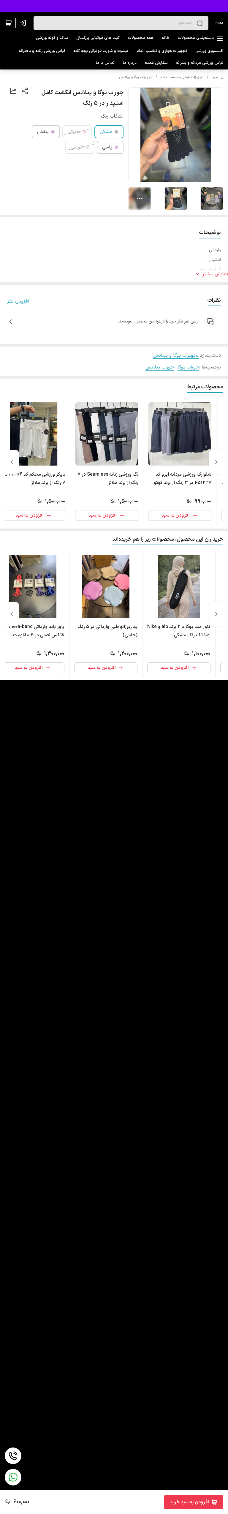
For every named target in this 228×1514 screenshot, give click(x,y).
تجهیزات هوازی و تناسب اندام (182, 77)
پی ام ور (217, 77)
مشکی (106, 131)
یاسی (107, 147)
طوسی (77, 147)
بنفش (43, 131)
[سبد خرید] (8, 22)
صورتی (74, 131)
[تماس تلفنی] (13, 1455)
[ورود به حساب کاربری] (24, 23)
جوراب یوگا (188, 367)
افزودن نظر (18, 301)
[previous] (216, 462)
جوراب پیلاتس (159, 367)
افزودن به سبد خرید (189, 1502)
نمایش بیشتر (215, 274)
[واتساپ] (13, 1477)
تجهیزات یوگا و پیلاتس (135, 77)
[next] (11, 462)
